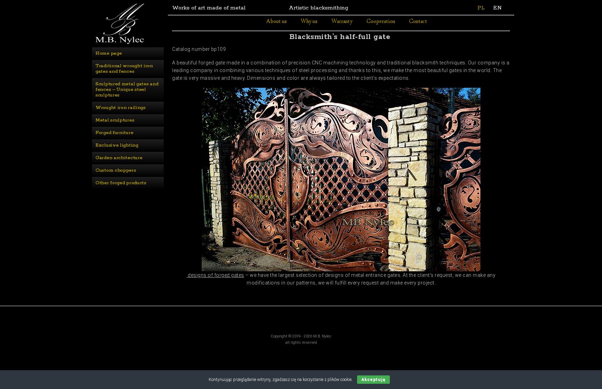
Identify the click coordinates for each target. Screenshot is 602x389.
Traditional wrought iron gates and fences (124, 69)
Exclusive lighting (116, 145)
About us (276, 21)
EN (497, 7)
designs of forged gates (215, 275)
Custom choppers (115, 170)
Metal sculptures (114, 120)
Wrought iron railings (120, 108)
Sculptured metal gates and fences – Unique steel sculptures (127, 89)
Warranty (342, 21)
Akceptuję (373, 379)
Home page (108, 53)
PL (481, 7)
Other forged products (120, 183)
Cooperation (380, 21)
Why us (309, 21)
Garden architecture (118, 158)
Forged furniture (114, 133)
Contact (418, 21)
